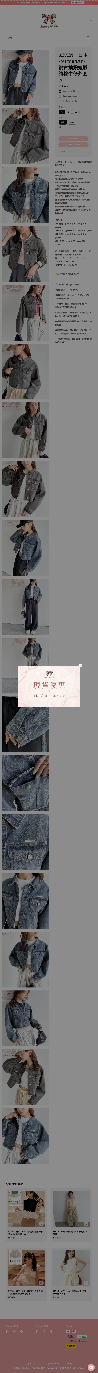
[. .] (49, 686)
